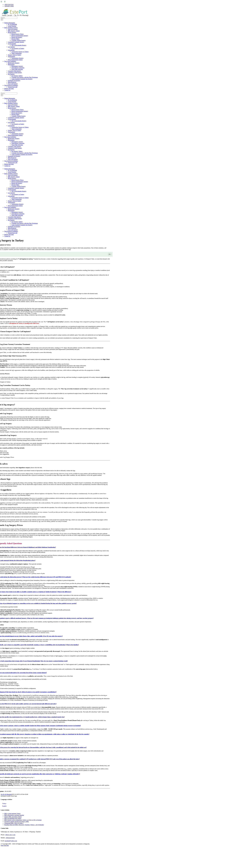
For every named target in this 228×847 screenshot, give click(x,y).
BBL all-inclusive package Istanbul (14, 815)
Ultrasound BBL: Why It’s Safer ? (14, 823)
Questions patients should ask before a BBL (16, 821)
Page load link (5, 845)
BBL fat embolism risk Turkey (12, 818)
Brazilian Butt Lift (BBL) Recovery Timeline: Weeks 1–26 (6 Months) (24, 825)
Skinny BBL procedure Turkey (13, 817)
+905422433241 (10, 838)
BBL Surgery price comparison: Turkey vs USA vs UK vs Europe (23, 820)
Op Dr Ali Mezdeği (6, 794)
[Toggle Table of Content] (109, 254)
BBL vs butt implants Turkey (12, 813)
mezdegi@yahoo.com (11, 841)
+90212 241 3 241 (10, 835)
